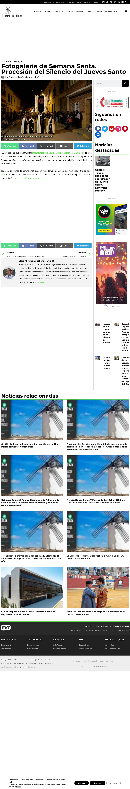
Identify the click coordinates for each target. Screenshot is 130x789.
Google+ (43, 282)
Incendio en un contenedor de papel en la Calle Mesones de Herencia (109, 333)
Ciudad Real (109, 645)
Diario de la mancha (120, 626)
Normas (78, 2)
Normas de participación (107, 661)
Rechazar (98, 784)
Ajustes (114, 784)
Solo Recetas (58, 645)
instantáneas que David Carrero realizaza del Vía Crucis (57, 152)
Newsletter (70, 2)
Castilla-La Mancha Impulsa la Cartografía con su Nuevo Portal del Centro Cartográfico (31, 445)
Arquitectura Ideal (8, 649)
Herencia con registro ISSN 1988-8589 (94, 667)
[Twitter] (107, 2)
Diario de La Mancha (112, 649)
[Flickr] (122, 2)
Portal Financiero (85, 649)
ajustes (12, 786)
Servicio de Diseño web (98, 630)
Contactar (86, 2)
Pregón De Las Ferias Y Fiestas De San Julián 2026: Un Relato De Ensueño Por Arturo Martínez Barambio (96, 501)
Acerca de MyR (123, 630)
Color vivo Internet (22, 660)
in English (95, 2)
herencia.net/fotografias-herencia (30, 178)
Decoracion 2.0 (6, 645)
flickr (3, 174)
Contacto (112, 630)
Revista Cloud (32, 649)
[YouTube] (119, 2)
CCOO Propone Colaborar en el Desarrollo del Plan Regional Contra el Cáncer (28, 613)
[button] (120, 11)
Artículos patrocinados (78, 630)
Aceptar (82, 784)
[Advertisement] (65, 38)
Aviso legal (77, 661)
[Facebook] (103, 2)
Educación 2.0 (84, 645)
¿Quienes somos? (49, 2)
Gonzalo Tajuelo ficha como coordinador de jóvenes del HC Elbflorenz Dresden (102, 180)
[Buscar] (125, 83)
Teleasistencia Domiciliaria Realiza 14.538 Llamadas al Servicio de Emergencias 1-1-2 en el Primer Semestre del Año (31, 558)
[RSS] (126, 2)
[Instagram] (115, 2)
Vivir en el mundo (59, 649)
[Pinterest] (111, 2)
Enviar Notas (60, 2)
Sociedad (6, 61)
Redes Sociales (33, 645)
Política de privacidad (90, 661)
